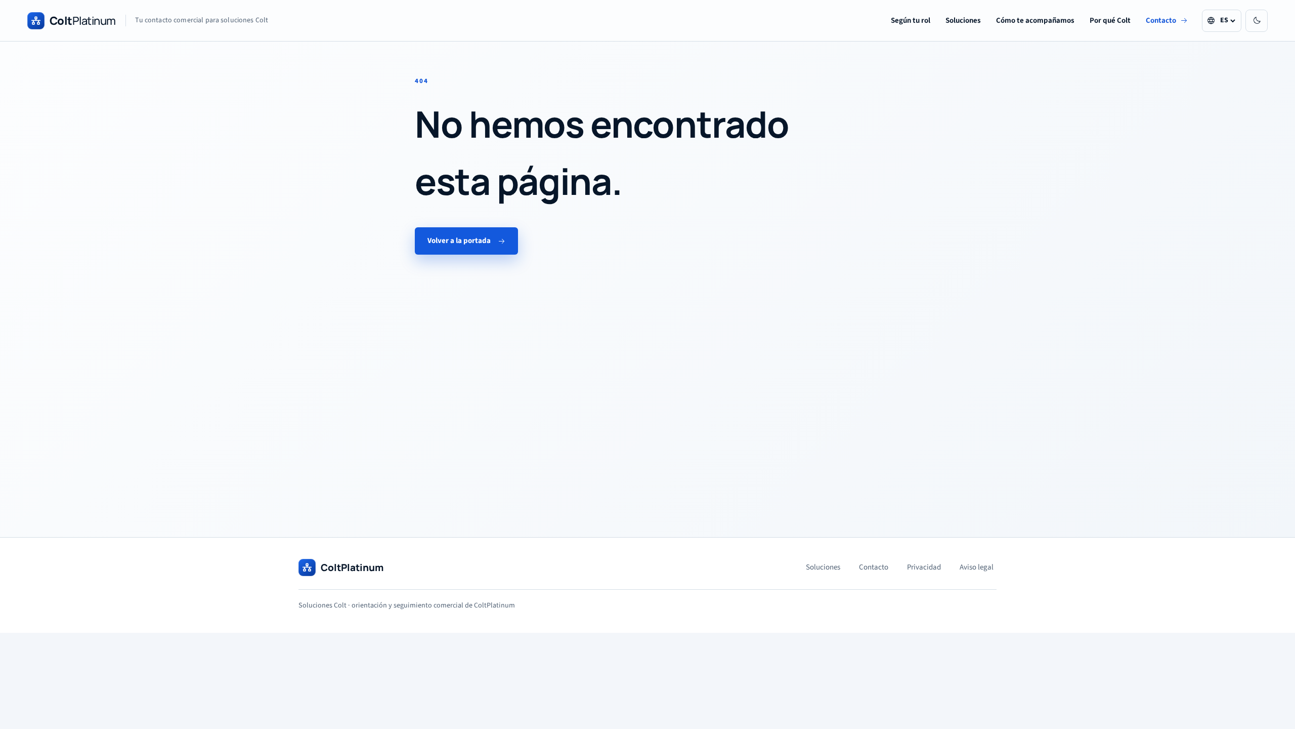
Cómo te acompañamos (1035, 20)
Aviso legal (977, 567)
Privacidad (924, 567)
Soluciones (963, 20)
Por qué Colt (1110, 20)
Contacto (1161, 20)
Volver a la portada (459, 240)
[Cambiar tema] (1256, 21)
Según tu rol (910, 20)
